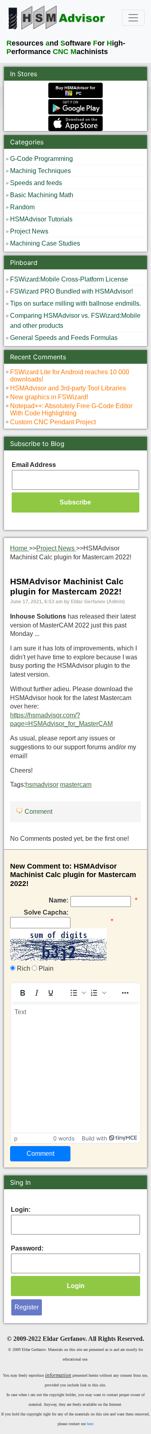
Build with (94, 1138)
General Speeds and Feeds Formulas (64, 337)
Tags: (50, 784)
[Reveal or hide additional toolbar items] (125, 992)
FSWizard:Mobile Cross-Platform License (69, 279)
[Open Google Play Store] (75, 106)
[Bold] (22, 992)
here (90, 1423)
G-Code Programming (41, 158)
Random (22, 207)
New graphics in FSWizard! (49, 397)
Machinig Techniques (40, 170)
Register (26, 1307)
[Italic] (36, 992)
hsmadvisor (41, 784)
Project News (29, 231)
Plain (45, 968)
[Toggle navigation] (133, 18)
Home (19, 548)
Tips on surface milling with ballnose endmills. (75, 303)
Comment (38, 811)
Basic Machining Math (41, 195)
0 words (63, 1138)
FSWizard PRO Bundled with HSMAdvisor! (71, 291)
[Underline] (51, 992)
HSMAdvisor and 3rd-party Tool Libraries (68, 388)
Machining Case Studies (45, 243)
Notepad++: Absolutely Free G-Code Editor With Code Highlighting (71, 409)
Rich (22, 968)
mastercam (75, 784)
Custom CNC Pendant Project (53, 422)
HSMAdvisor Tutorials (41, 219)
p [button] (16, 1138)
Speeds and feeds (36, 182)
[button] (78, 992)
